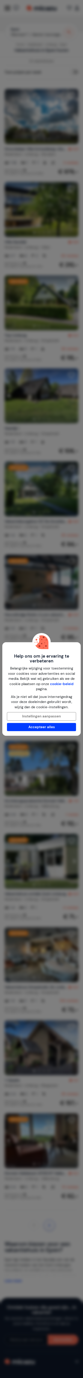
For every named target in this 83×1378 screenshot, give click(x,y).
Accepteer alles (41, 727)
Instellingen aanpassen (41, 716)
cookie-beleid (62, 684)
